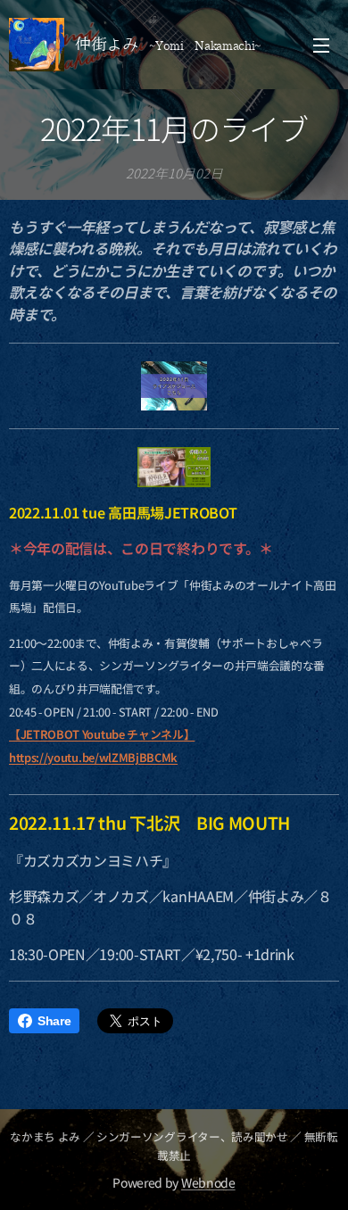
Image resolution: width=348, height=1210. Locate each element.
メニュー (321, 44)
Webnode (208, 1182)
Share (53, 1021)
